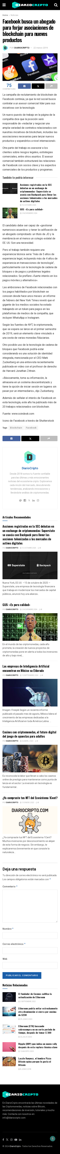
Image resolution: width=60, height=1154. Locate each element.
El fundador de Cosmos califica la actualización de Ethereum (35, 995)
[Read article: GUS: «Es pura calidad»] (10, 213)
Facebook (31, 427)
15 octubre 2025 (29, 205)
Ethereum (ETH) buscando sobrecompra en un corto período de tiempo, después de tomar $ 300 (36, 1029)
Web (4, 959)
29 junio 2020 (26, 1019)
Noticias (14, 15)
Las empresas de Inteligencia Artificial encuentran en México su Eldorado (25, 668)
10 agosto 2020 (27, 1051)
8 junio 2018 (25, 1069)
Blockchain (16, 427)
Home (5, 15)
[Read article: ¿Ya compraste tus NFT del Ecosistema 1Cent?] (30, 820)
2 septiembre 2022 (28, 1001)
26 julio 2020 (26, 1037)
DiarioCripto (21, 47)
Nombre (8, 929)
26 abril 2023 (27, 741)
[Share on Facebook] (24, 86)
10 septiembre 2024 (30, 675)
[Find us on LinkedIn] (20, 1140)
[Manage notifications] (52, 1138)
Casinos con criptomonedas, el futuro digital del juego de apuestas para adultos (29, 734)
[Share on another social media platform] (51, 86)
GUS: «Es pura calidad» (31, 209)
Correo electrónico (14, 944)
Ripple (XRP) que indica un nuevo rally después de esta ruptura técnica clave (37, 1045)
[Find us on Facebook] (3, 1140)
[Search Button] (56, 5)
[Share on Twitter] (38, 86)
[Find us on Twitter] (7, 1140)
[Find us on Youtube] (15, 1140)
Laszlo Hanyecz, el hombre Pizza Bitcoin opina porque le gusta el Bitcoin (34, 1062)
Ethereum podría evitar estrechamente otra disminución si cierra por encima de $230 (38, 1012)
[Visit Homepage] (30, 5)
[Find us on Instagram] (11, 1140)
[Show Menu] (4, 5)
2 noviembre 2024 (29, 213)
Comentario (10, 886)
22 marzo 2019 (41, 47)
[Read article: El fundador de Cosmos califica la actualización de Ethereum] (9, 997)
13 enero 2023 (28, 802)
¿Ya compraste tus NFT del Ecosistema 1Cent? (30, 798)
